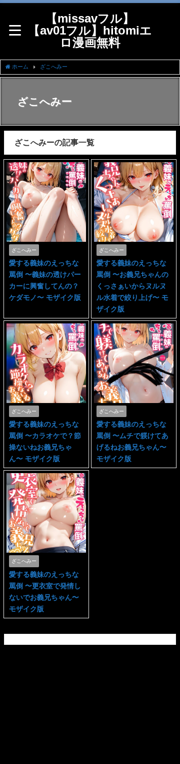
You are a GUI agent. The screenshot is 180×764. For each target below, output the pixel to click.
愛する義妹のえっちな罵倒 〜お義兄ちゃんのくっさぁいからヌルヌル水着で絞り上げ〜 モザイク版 (132, 285)
